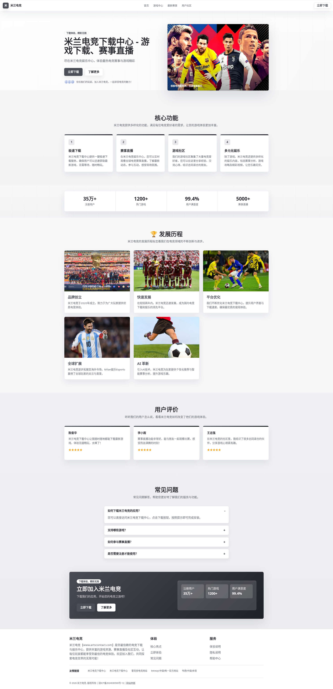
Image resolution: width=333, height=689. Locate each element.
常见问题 (155, 658)
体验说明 (215, 646)
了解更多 (93, 72)
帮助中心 (215, 658)
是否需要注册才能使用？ (123, 554)
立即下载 (322, 5)
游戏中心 (158, 5)
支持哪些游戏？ (117, 530)
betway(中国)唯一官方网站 (164, 670)
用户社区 (186, 5)
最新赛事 (172, 5)
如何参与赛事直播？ (120, 542)
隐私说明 (215, 652)
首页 (146, 5)
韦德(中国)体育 (189, 670)
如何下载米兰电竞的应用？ (124, 511)
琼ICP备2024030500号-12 (112, 682)
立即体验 (155, 652)
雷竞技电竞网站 (139, 670)
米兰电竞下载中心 (97, 670)
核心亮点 (155, 646)
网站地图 (130, 682)
